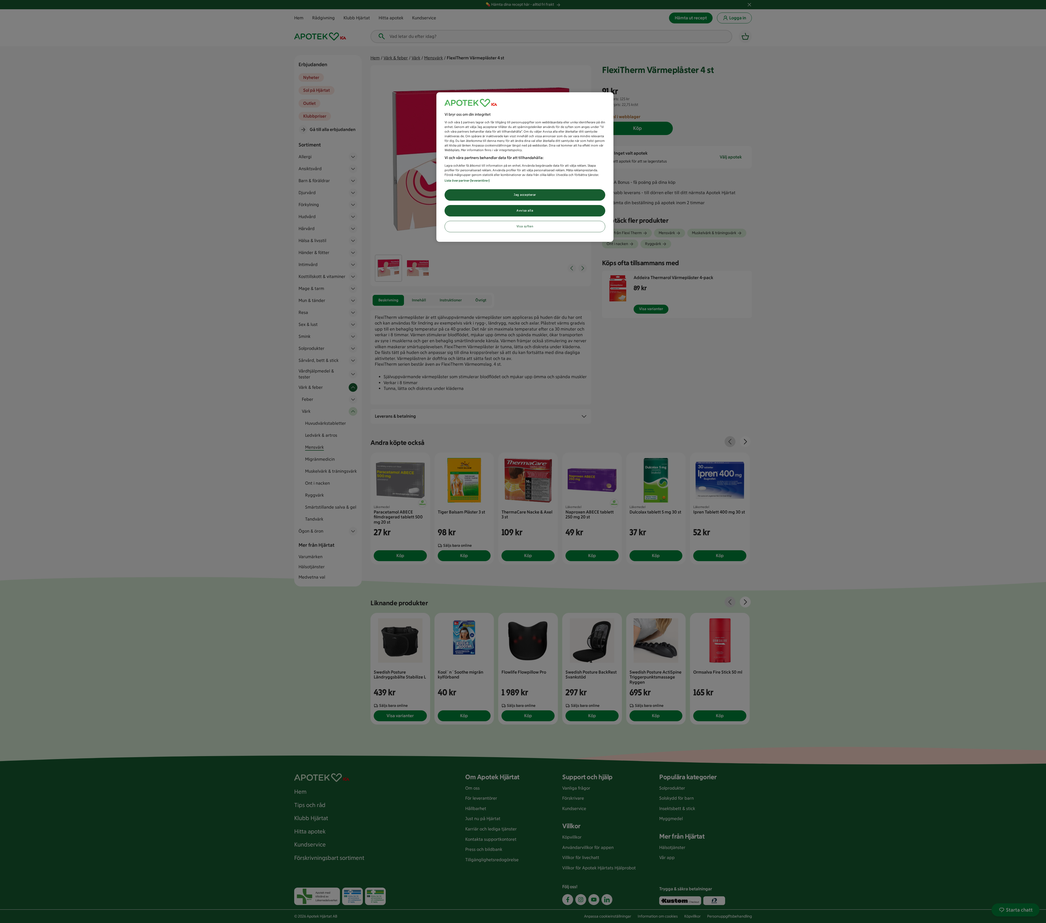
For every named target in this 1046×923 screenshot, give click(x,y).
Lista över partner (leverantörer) (467, 180)
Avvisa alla (524, 210)
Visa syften (524, 226)
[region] (524, 167)
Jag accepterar (525, 195)
